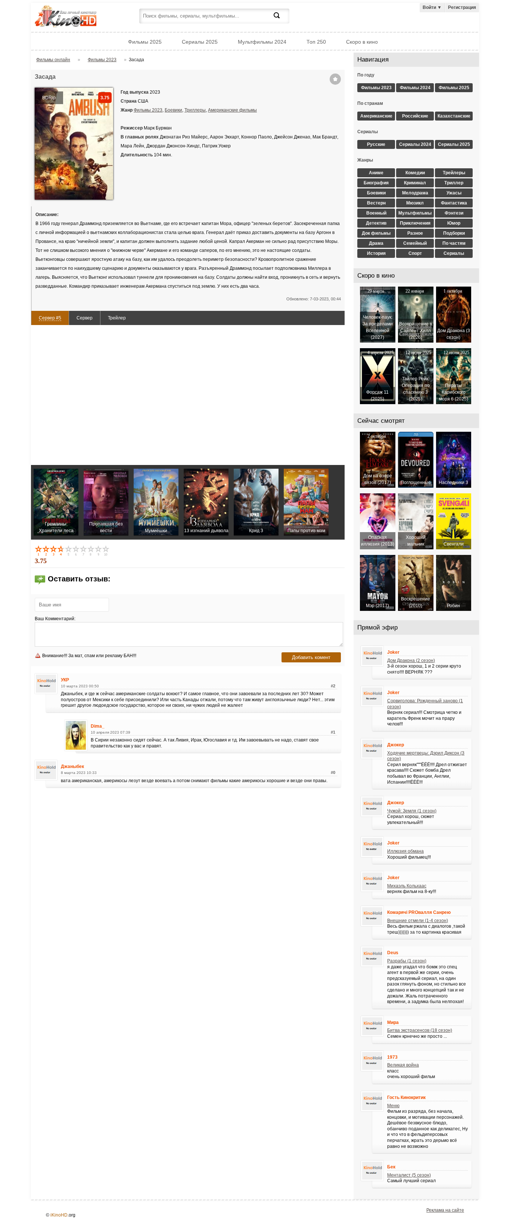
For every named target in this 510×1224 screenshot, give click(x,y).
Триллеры (195, 110)
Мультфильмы (415, 213)
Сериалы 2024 (415, 144)
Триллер (453, 182)
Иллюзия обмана (405, 851)
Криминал (415, 182)
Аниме (376, 172)
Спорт (415, 253)
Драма (376, 243)
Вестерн (376, 203)
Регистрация (462, 7)
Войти (432, 7)
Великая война (403, 1065)
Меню (393, 1105)
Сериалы (454, 253)
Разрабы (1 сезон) (406, 961)
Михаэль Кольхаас (406, 886)
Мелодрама (415, 193)
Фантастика (454, 203)
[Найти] (281, 19)
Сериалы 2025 (200, 42)
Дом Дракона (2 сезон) (411, 660)
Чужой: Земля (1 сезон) (411, 811)
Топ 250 (316, 42)
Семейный (415, 243)
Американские (376, 116)
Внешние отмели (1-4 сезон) (417, 920)
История (376, 253)
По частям (454, 243)
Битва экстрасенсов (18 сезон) (419, 1030)
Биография (376, 182)
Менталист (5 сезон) (409, 1175)
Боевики (173, 110)
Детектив (376, 223)
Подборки (454, 233)
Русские (376, 144)
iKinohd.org (76, 17)
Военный (376, 213)
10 (106, 550)
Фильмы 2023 (148, 110)
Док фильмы (376, 233)
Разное (415, 233)
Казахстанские (454, 116)
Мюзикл (415, 203)
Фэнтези (454, 213)
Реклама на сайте (445, 1210)
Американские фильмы (232, 110)
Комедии (415, 172)
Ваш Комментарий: (55, 618)
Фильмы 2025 (145, 42)
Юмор (453, 223)
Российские (415, 116)
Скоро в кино (362, 42)
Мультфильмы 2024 (262, 42)
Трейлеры (454, 172)
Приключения (415, 223)
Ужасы (454, 193)
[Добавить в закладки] (335, 79)
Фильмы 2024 (415, 87)
